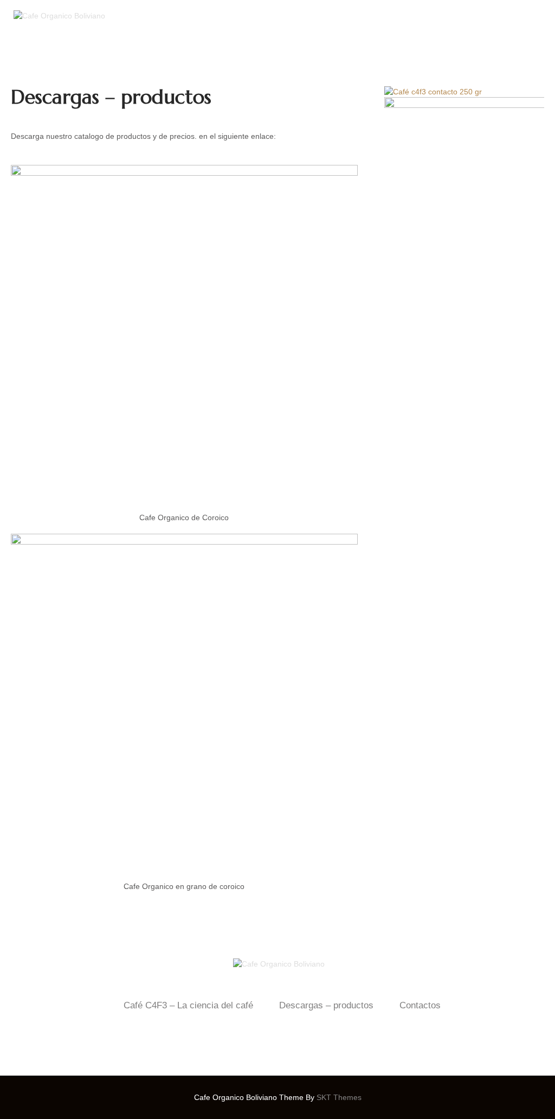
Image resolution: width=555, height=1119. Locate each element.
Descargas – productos (326, 1005)
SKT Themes (339, 1097)
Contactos (420, 1005)
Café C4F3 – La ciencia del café (188, 1005)
